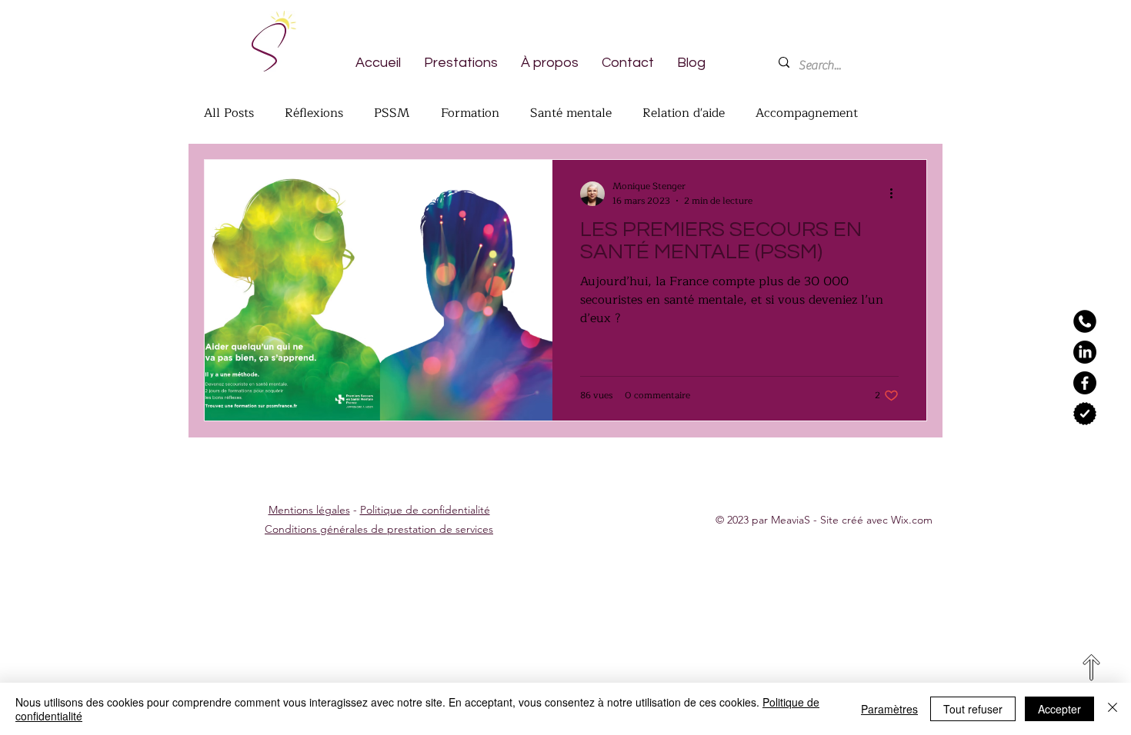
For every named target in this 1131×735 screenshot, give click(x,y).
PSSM (392, 113)
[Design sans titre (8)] (1084, 321)
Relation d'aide (683, 113)
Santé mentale (571, 113)
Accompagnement (807, 113)
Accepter (1059, 709)
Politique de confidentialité (425, 510)
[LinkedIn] (1084, 352)
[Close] (1112, 709)
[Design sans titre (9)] (1084, 413)
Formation (470, 113)
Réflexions (314, 113)
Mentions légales (309, 510)
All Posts (229, 113)
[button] (460, 62)
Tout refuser (973, 709)
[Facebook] (1084, 382)
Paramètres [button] (889, 709)
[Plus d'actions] (896, 194)
